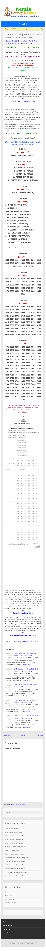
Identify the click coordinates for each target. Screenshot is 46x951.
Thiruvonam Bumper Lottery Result (16, 872)
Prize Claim (8, 895)
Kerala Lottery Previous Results (23, 101)
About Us (5, 933)
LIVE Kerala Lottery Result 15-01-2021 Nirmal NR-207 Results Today (22, 36)
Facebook (18, 641)
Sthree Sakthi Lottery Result (14, 836)
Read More (26, 665)
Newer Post (6, 735)
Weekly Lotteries (15, 43)
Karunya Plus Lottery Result (14, 843)
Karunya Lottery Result (12, 850)
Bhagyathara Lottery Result (13, 832)
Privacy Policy (7, 925)
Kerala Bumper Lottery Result (14, 854)
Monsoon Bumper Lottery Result (15, 868)
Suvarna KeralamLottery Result (15, 847)
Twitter (27, 641)
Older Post (39, 735)
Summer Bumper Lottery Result (15, 861)
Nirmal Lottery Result (26, 41)
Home (23, 735)
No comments (27, 43)
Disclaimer (6, 922)
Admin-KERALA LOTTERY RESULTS (27, 943)
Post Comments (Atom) (18, 805)
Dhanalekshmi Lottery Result (14, 839)
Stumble (35, 641)
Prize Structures (10, 899)
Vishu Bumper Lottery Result (14, 865)
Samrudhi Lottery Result (12, 828)
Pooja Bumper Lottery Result (14, 876)
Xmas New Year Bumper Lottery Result (17, 857)
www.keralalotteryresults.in (28, 942)
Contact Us (6, 929)
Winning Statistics (10, 903)
